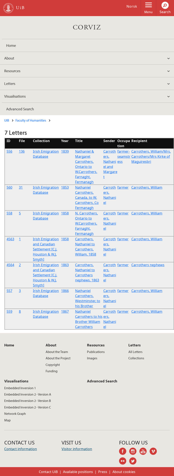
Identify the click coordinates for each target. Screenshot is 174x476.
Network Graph (15, 413)
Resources (12, 70)
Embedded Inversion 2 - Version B (27, 401)
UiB (6, 120)
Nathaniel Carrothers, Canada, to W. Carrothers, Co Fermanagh (87, 197)
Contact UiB (48, 471)
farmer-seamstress (123, 156)
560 (9, 187)
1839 (65, 151)
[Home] (8, 8)
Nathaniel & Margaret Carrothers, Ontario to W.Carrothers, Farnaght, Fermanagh (86, 166)
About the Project (58, 358)
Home (11, 45)
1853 (65, 187)
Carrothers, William (146, 187)
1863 (65, 265)
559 (9, 311)
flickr (124, 461)
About (9, 58)
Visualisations (15, 96)
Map (7, 420)
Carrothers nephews (147, 265)
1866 (65, 290)
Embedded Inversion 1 (20, 388)
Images (92, 358)
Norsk (131, 6)
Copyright (53, 365)
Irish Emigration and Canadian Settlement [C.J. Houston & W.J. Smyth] (46, 249)
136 (22, 151)
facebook (124, 452)
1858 (65, 213)
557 (9, 290)
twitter (134, 461)
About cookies (123, 471)
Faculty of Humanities (30, 120)
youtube (144, 452)
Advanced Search (20, 109)
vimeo (155, 452)
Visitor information (77, 449)
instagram (134, 452)
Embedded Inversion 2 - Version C (27, 407)
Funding (52, 371)
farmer (123, 187)
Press (102, 471)
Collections (136, 358)
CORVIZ (87, 27)
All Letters (135, 352)
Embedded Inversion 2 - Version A (27, 394)
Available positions (78, 471)
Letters (9, 83)
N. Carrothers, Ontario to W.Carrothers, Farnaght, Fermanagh (86, 223)
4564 (10, 265)
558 (9, 213)
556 (9, 151)
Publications (96, 352)
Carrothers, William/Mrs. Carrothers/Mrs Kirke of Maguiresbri (151, 156)
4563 (10, 239)
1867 (65, 311)
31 (21, 187)
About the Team (57, 352)
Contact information (20, 449)
